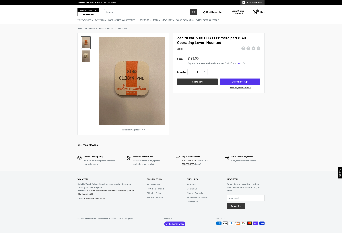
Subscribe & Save (254, 2)
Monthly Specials (195, 193)
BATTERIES (99, 20)
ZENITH (180, 49)
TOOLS (155, 20)
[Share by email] (258, 48)
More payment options (240, 87)
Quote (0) (340, 172)
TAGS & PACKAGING (184, 20)
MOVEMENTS (144, 20)
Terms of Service (155, 197)
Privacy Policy (153, 184)
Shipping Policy (154, 193)
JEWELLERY (167, 20)
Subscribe (236, 206)
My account (237, 13)
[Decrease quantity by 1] (190, 72)
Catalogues (192, 201)
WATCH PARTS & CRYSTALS (207, 20)
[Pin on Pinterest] (248, 48)
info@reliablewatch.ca (94, 198)
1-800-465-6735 (189, 160)
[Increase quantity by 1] (204, 72)
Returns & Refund (155, 188)
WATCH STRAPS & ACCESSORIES (121, 20)
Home (79, 28)
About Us (191, 184)
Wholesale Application (197, 197)
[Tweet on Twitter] (253, 48)
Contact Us (192, 188)
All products (90, 28)
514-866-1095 (188, 164)
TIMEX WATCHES (84, 20)
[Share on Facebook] (243, 48)
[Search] (193, 12)
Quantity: (181, 71)
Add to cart (197, 81)
